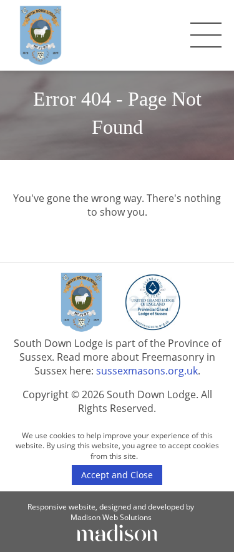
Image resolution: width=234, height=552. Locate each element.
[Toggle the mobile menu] (206, 35)
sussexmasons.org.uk (147, 371)
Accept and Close (117, 475)
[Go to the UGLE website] (153, 304)
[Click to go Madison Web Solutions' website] (117, 531)
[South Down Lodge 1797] (40, 35)
